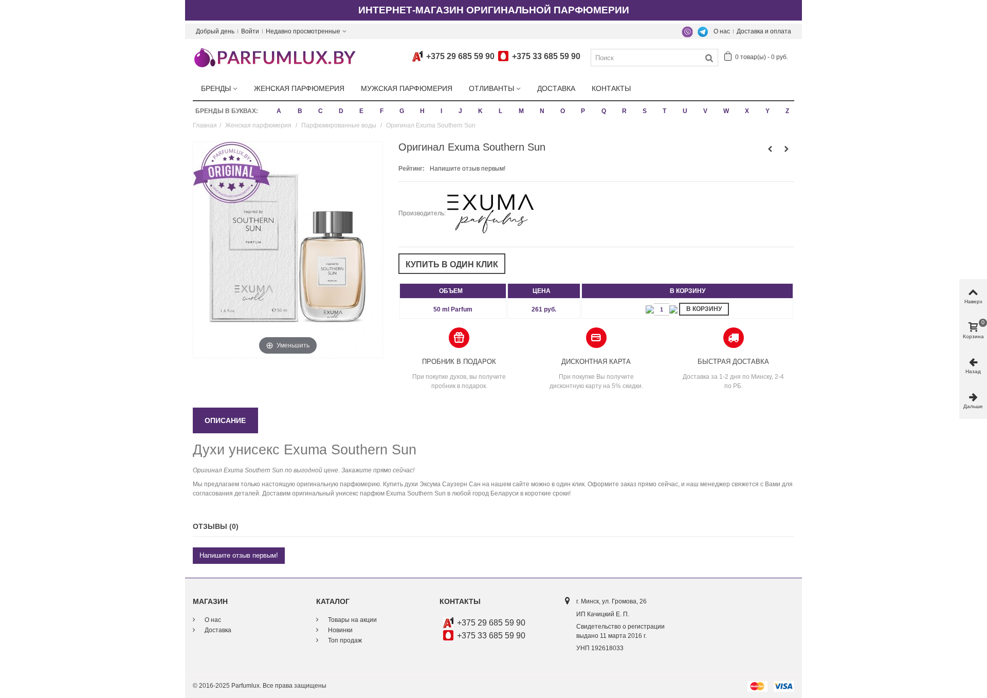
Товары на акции (351, 619)
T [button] (664, 111)
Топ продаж (344, 640)
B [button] (300, 111)
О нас (722, 31)
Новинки (339, 630)
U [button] (685, 111)
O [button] (562, 111)
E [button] (361, 111)
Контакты (611, 88)
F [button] (381, 111)
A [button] (279, 111)
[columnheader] (452, 291)
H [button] (422, 111)
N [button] (542, 111)
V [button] (705, 111)
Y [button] (767, 111)
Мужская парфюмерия (406, 88)
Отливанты (491, 88)
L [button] (500, 111)
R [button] (624, 111)
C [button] (320, 111)
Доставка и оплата (764, 31)
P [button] (583, 111)
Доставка (556, 88)
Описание (225, 420)
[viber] (687, 31)
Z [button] (787, 111)
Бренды (216, 88)
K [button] (480, 111)
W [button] (726, 111)
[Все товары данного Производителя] (490, 213)
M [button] (521, 111)
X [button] (747, 111)
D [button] (341, 111)
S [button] (645, 111)
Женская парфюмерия (299, 88)
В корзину (704, 309)
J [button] (460, 111)
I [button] (441, 111)
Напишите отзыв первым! (467, 168)
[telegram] (702, 31)
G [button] (401, 111)
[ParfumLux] (274, 57)
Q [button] (603, 111)
